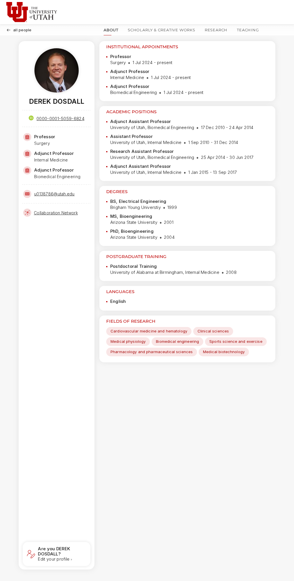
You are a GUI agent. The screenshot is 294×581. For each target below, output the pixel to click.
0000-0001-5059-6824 (60, 118)
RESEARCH (216, 30)
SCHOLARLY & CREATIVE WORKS (161, 30)
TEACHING (248, 30)
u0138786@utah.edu (54, 193)
